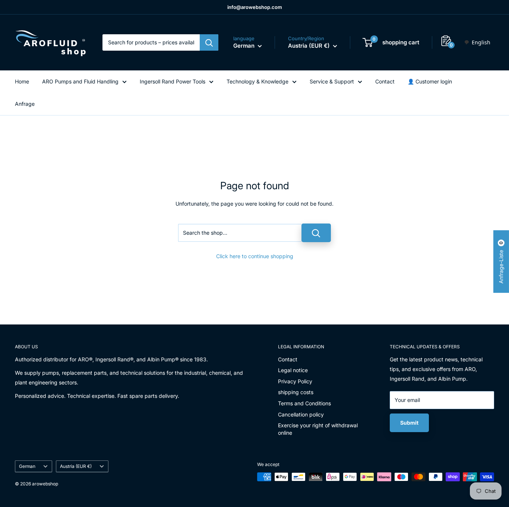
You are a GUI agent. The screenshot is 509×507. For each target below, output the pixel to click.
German (27, 466)
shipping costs (295, 392)
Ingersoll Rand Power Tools (172, 81)
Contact (385, 81)
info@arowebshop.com (254, 7)
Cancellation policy (301, 414)
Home (22, 81)
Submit (409, 422)
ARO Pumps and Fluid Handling (80, 81)
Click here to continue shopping (254, 256)
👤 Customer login (430, 81)
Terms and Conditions (304, 403)
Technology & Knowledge (257, 81)
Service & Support (332, 81)
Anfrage (25, 104)
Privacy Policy (295, 381)
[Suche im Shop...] (316, 233)
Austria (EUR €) (76, 466)
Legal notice (293, 370)
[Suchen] (209, 42)
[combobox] (477, 42)
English (481, 42)
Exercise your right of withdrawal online (318, 429)
